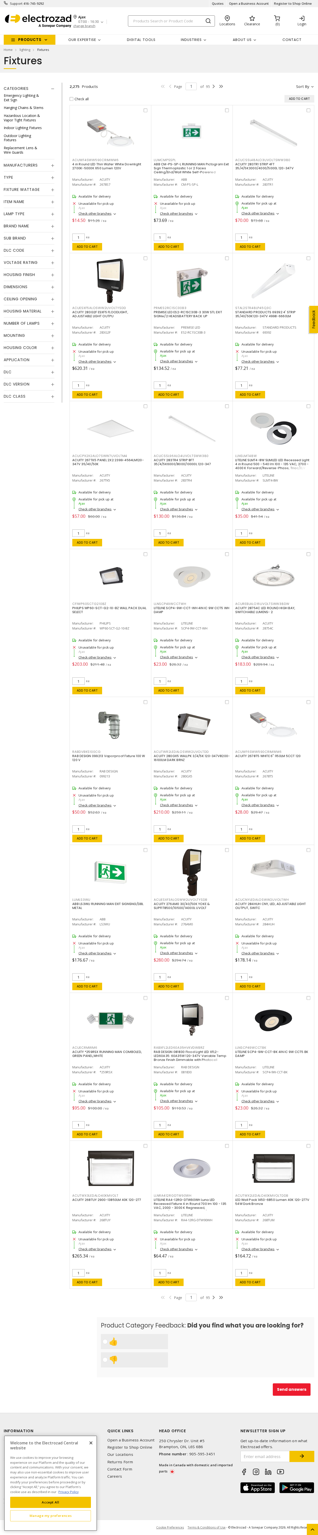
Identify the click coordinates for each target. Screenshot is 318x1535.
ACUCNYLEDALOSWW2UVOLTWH (262, 900)
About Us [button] (242, 39)
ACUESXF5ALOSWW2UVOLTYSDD (99, 308)
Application (17, 359)
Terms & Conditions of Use (207, 1527)
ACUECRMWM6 (84, 1048)
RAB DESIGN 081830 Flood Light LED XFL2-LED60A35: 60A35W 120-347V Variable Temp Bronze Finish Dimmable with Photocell (190, 1056)
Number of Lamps (22, 323)
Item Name (14, 201)
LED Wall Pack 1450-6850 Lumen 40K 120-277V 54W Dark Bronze (272, 1202)
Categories (16, 88)
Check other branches (95, 213)
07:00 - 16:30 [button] (88, 22)
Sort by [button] (302, 86)
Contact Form (119, 1469)
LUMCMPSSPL (165, 160)
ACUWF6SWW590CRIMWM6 (258, 752)
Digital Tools (141, 39)
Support (16, 3)
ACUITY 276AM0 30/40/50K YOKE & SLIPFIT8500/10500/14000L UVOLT (182, 906)
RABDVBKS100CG (86, 752)
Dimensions (16, 286)
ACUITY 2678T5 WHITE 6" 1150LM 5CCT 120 (268, 756)
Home (8, 49)
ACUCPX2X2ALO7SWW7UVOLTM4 (99, 456)
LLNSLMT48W (246, 456)
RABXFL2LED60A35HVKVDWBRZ (179, 1048)
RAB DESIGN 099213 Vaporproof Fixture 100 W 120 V (108, 758)
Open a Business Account (249, 3)
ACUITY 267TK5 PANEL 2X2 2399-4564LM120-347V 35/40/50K (108, 462)
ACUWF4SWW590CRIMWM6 (95, 160)
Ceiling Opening (20, 299)
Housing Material (22, 311)
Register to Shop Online (293, 3)
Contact (292, 39)
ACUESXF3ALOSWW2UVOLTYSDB (180, 900)
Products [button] (29, 39)
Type (8, 177)
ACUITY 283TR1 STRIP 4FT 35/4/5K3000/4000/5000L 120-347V (264, 166)
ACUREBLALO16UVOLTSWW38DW (262, 604)
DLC (8, 372)
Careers (114, 1476)
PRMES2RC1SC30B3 (170, 308)
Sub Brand (15, 238)
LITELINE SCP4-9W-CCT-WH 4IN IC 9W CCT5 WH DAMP (191, 610)
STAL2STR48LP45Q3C (253, 308)
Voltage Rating (21, 262)
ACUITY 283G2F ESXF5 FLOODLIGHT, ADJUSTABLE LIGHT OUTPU (100, 314)
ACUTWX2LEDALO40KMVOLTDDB (261, 1195)
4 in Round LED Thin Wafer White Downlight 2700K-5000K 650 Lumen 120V (106, 166)
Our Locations (120, 1454)
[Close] (90, 1442)
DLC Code (14, 250)
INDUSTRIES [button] (191, 39)
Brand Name (16, 226)
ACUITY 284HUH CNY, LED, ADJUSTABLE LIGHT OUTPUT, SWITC (270, 906)
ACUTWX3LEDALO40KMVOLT (95, 1195)
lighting (25, 49)
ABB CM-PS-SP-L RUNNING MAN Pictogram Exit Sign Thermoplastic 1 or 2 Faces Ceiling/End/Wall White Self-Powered (191, 168)
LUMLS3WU (81, 900)
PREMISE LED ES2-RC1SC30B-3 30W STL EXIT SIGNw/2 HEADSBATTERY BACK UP (188, 314)
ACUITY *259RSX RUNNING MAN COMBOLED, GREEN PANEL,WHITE (107, 1054)
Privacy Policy (68, 1491)
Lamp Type (14, 213)
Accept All (50, 1502)
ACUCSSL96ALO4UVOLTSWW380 (181, 456)
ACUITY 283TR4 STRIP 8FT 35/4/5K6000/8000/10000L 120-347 (182, 462)
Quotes (218, 3)
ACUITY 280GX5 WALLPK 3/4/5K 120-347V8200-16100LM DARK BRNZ (192, 758)
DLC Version (17, 384)
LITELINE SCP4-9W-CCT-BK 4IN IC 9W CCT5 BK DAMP (271, 1054)
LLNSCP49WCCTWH (170, 604)
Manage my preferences (51, 1515)
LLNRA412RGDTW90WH (173, 1195)
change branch (84, 26)
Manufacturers (21, 165)
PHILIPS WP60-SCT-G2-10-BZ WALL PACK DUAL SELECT (109, 610)
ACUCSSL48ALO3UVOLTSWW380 (262, 160)
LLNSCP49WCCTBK (250, 1048)
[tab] (29, 89)
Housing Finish (19, 274)
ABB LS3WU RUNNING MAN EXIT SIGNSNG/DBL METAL (108, 906)
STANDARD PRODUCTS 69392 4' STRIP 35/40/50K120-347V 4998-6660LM (265, 314)
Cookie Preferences (170, 1527)
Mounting (14, 335)
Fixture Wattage (22, 189)
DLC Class (15, 396)
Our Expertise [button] (82, 39)
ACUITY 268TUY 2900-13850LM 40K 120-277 (106, 1200)
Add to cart (87, 246)
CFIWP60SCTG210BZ (89, 604)
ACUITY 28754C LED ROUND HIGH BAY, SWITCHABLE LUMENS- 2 (265, 610)
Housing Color (20, 347)
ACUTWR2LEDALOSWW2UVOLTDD (181, 752)
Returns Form (120, 1462)
